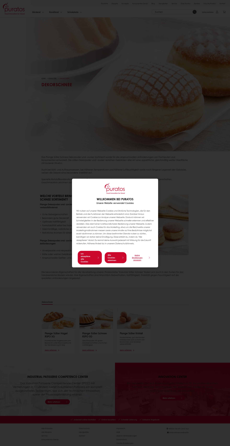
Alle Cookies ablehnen (112, 258)
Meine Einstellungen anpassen (137, 257)
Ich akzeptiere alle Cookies (85, 257)
